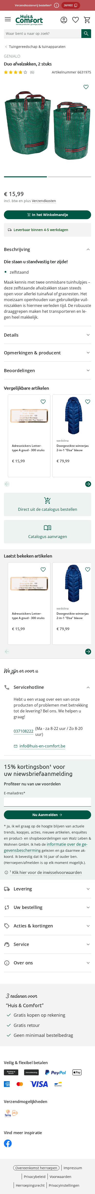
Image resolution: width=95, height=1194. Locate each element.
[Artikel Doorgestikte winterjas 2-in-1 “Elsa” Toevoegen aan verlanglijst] (88, 402)
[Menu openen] (8, 20)
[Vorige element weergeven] (7, 484)
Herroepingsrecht (30, 1185)
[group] (47, 125)
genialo (12, 56)
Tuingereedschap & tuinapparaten (37, 46)
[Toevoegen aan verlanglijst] (86, 87)
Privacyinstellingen (64, 1185)
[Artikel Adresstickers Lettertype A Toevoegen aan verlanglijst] (43, 402)
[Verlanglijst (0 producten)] (75, 20)
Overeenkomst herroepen (36, 1168)
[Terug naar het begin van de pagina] (90, 1160)
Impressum (73, 1168)
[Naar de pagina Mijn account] (64, 20)
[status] (41, 33)
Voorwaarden (60, 1176)
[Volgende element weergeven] (88, 484)
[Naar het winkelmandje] (87, 20)
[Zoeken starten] (86, 33)
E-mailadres (13, 793)
